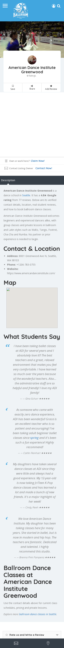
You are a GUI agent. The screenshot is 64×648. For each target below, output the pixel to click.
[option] (32, 39)
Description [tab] (8, 180)
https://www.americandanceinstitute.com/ (31, 273)
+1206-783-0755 (26, 264)
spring (34, 438)
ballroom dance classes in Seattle (37, 614)
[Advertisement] (32, 124)
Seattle (26, 195)
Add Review (51, 88)
